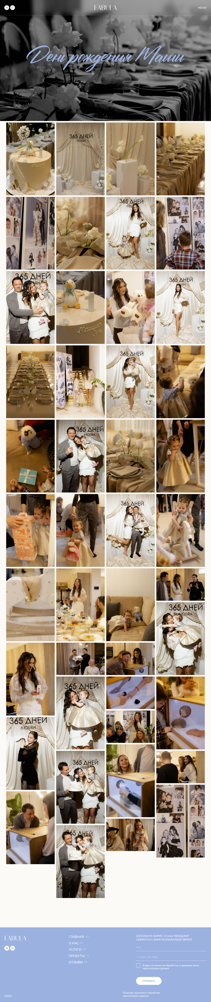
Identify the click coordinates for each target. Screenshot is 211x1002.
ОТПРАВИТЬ (148, 981)
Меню (202, 7)
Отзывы (76, 962)
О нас (74, 943)
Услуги (75, 949)
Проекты (76, 956)
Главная (76, 937)
